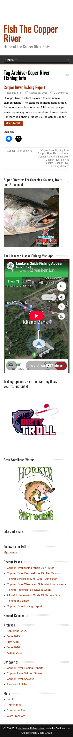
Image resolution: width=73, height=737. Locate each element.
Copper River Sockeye (19, 150)
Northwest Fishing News (31, 728)
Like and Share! (14, 531)
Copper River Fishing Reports (25, 667)
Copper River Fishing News (53, 156)
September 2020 (17, 630)
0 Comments (61, 92)
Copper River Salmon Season (25, 673)
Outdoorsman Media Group (36, 733)
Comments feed (16, 710)
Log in (10, 699)
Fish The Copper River (31, 33)
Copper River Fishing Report (24, 87)
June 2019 (13, 636)
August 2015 (14, 652)
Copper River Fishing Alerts (53, 153)
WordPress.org (16, 715)
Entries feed (14, 704)
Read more (13, 123)
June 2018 (13, 647)
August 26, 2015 (38, 92)
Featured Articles (17, 684)
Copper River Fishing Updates (60, 164)
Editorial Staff (14, 92)
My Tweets (10, 552)
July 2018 (13, 641)
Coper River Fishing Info (55, 150)
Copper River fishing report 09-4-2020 (30, 567)
